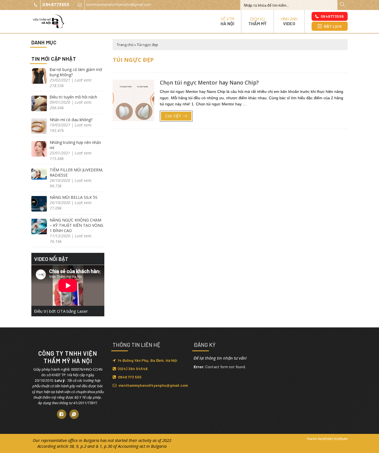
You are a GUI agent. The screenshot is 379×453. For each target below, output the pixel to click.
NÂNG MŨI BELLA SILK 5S (73, 197)
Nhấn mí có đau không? (71, 119)
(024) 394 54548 (133, 368)
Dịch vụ (257, 21)
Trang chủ (125, 44)
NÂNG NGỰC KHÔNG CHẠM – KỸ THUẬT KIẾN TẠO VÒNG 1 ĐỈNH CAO (76, 225)
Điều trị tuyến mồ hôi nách (73, 97)
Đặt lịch (333, 26)
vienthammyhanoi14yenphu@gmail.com (118, 4)
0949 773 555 (130, 377)
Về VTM (227, 21)
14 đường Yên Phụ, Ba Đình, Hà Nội (147, 360)
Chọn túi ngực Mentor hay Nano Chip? (209, 82)
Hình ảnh (289, 21)
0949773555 (55, 4)
